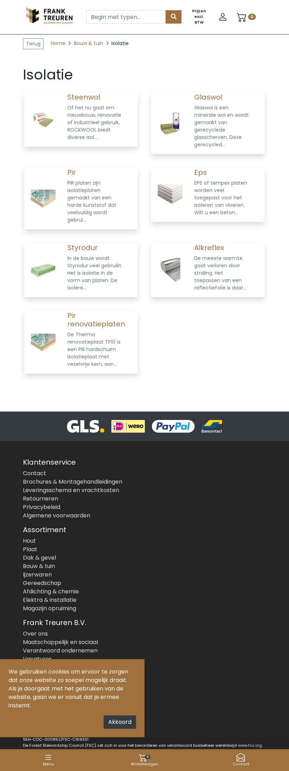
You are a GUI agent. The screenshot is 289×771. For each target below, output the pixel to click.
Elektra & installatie (49, 600)
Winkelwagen (144, 761)
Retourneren (40, 499)
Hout (29, 541)
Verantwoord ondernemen (60, 650)
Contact (241, 764)
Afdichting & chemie (51, 591)
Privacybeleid (41, 507)
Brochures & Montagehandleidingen (72, 482)
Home (58, 43)
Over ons (35, 634)
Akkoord (119, 722)
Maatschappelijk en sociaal (60, 642)
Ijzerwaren (37, 575)
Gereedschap (42, 583)
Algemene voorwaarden (56, 515)
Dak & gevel (39, 558)
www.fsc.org (250, 745)
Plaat (30, 549)
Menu (48, 764)
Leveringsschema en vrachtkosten (71, 490)
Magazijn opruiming (49, 608)
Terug (33, 43)
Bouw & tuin (89, 43)
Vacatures (37, 659)
